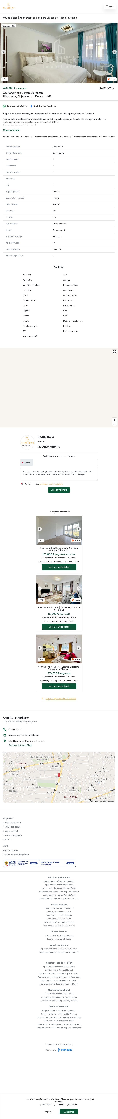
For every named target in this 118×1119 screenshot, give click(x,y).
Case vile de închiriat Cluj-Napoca (59, 994)
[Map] (59, 387)
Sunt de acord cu (44, 484)
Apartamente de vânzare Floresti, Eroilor (59, 888)
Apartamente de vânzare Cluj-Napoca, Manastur (59, 891)
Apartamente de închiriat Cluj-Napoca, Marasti (59, 984)
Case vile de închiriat (59, 990)
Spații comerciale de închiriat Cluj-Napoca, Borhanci (59, 1017)
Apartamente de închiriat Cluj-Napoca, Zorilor (59, 973)
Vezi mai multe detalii (59, 567)
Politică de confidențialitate (16, 854)
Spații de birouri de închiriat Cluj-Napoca (59, 1010)
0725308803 (49, 447)
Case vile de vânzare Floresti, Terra (59, 922)
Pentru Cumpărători (12, 822)
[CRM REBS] (64, 1050)
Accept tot (69, 1112)
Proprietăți (8, 818)
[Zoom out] (114, 424)
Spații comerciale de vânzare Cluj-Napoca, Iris (59, 952)
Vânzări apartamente (59, 877)
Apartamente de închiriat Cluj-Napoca (59, 967)
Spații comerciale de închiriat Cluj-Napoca (59, 1014)
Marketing (74, 1104)
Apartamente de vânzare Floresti (59, 885)
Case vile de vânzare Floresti (59, 912)
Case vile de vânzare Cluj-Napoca (59, 908)
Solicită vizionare (59, 489)
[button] (3, 52)
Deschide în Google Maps (20, 745)
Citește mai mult (11, 130)
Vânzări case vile (59, 904)
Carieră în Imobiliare (12, 835)
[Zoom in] (114, 420)
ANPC (6, 846)
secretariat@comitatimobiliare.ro (24, 735)
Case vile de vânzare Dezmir (59, 919)
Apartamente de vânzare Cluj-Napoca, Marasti (59, 898)
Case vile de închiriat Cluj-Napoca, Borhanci (59, 1001)
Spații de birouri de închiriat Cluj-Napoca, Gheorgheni (59, 1028)
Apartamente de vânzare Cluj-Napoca (53, 137)
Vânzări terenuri (59, 931)
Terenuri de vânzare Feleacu (59, 939)
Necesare (46, 1104)
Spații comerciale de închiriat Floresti (59, 1021)
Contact (7, 839)
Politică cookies (10, 850)
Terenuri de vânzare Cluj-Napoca (59, 935)
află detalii (55, 1099)
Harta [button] (113, 79)
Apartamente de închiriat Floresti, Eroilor (59, 980)
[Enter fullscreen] (114, 352)
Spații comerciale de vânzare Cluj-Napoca (59, 949)
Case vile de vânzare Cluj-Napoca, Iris (59, 926)
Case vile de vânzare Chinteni (59, 915)
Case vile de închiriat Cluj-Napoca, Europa (59, 997)
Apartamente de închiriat (59, 963)
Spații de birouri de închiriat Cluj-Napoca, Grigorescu (59, 1024)
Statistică (60, 1104)
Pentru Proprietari (11, 827)
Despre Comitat (10, 831)
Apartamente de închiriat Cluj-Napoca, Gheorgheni (59, 977)
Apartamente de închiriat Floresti (59, 970)
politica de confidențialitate (51, 484)
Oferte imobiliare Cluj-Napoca (17, 137)
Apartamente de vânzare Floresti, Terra (59, 895)
